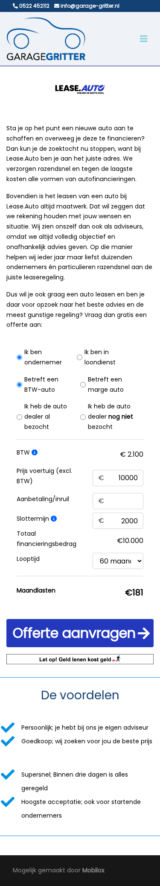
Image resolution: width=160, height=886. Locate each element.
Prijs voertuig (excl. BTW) (44, 475)
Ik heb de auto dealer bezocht (110, 416)
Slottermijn (34, 518)
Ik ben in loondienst (100, 357)
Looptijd (28, 558)
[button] (80, 633)
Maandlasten (36, 590)
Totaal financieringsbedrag (46, 538)
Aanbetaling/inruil (43, 499)
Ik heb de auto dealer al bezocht (45, 416)
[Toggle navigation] (143, 38)
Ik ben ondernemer (43, 357)
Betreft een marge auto (106, 384)
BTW (24, 452)
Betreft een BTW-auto (41, 384)
